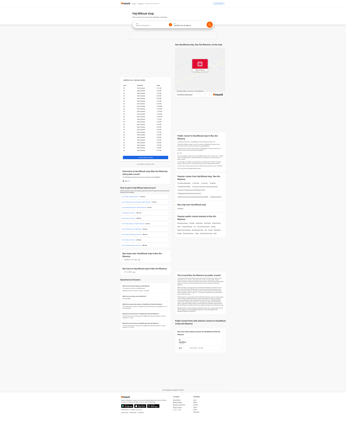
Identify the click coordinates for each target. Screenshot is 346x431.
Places (195, 402)
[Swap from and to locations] (170, 24)
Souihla (210, 230)
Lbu (195, 226)
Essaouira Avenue (182, 223)
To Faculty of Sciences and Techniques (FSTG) (191, 190)
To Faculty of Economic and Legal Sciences (205, 186)
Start (137, 23)
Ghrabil (179, 233)
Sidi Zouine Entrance (206, 233)
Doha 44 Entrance (188, 233)
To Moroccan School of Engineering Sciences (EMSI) (192, 197)
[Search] (210, 25)
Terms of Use (124, 412)
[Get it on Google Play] (127, 406)
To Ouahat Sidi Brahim (183, 183)
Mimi (215, 233)
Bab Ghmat (217, 230)
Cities (195, 409)
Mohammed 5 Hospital (184, 230)
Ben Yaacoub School (203, 226)
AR (179, 409)
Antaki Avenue (216, 223)
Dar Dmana (207, 223)
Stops (195, 407)
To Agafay (213, 183)
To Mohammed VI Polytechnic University (189, 193)
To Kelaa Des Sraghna (183, 186)
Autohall (191, 223)
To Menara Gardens (215, 197)
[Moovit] (125, 3)
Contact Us (141, 412)
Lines (194, 400)
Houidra (213, 226)
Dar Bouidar (199, 223)
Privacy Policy (133, 412)
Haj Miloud (180, 208)
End (175, 23)
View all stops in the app (145, 157)
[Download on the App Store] (140, 406)
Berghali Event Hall (197, 230)
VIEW (139, 259)
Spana (197, 233)
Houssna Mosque (187, 226)
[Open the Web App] (153, 406)
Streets (195, 404)
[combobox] (151, 25)
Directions (196, 412)
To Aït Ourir (195, 183)
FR (175, 409)
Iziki (206, 230)
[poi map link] (200, 73)
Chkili (178, 226)
